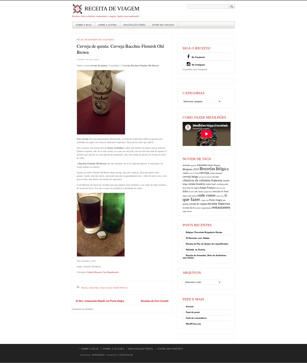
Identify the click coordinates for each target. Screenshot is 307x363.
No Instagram (198, 65)
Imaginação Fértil (134, 25)
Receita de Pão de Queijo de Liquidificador (207, 244)
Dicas (80, 40)
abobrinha (186, 165)
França (211, 187)
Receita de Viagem (111, 8)
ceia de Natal (194, 173)
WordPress (98, 355)
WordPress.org (193, 324)
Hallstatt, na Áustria (195, 249)
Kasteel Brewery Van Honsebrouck (103, 272)
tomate (189, 211)
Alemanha (202, 165)
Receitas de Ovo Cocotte (155, 301)
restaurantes (221, 207)
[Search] (232, 6)
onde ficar (220, 196)
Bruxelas (207, 168)
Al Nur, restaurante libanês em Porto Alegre (100, 301)
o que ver (205, 200)
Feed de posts (193, 312)
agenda (193, 165)
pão (224, 200)
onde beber (192, 196)
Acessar (190, 306)
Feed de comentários (196, 318)
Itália (186, 191)
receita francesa (219, 204)
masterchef (208, 192)
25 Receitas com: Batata (197, 238)
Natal (185, 196)
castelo (186, 173)
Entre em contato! (163, 25)
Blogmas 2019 (191, 169)
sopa (184, 211)
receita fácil (188, 207)
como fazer (211, 184)
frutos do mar (220, 188)
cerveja (204, 173)
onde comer (206, 195)
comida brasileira (196, 184)
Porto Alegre (215, 200)
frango (203, 187)
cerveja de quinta (106, 288)
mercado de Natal (220, 191)
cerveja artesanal (216, 173)
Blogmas (217, 165)
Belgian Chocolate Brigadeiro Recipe (204, 232)
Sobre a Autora (107, 25)
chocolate (215, 177)
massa (200, 191)
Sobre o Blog (84, 25)
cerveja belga (94, 288)
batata (210, 165)
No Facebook (198, 57)
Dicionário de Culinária (99, 40)
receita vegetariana (203, 208)
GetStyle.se (126, 355)
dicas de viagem (193, 188)
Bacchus (85, 288)
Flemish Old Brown (120, 288)
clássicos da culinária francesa (202, 180)
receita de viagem (198, 203)
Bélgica (222, 168)
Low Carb (193, 191)
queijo (186, 204)
